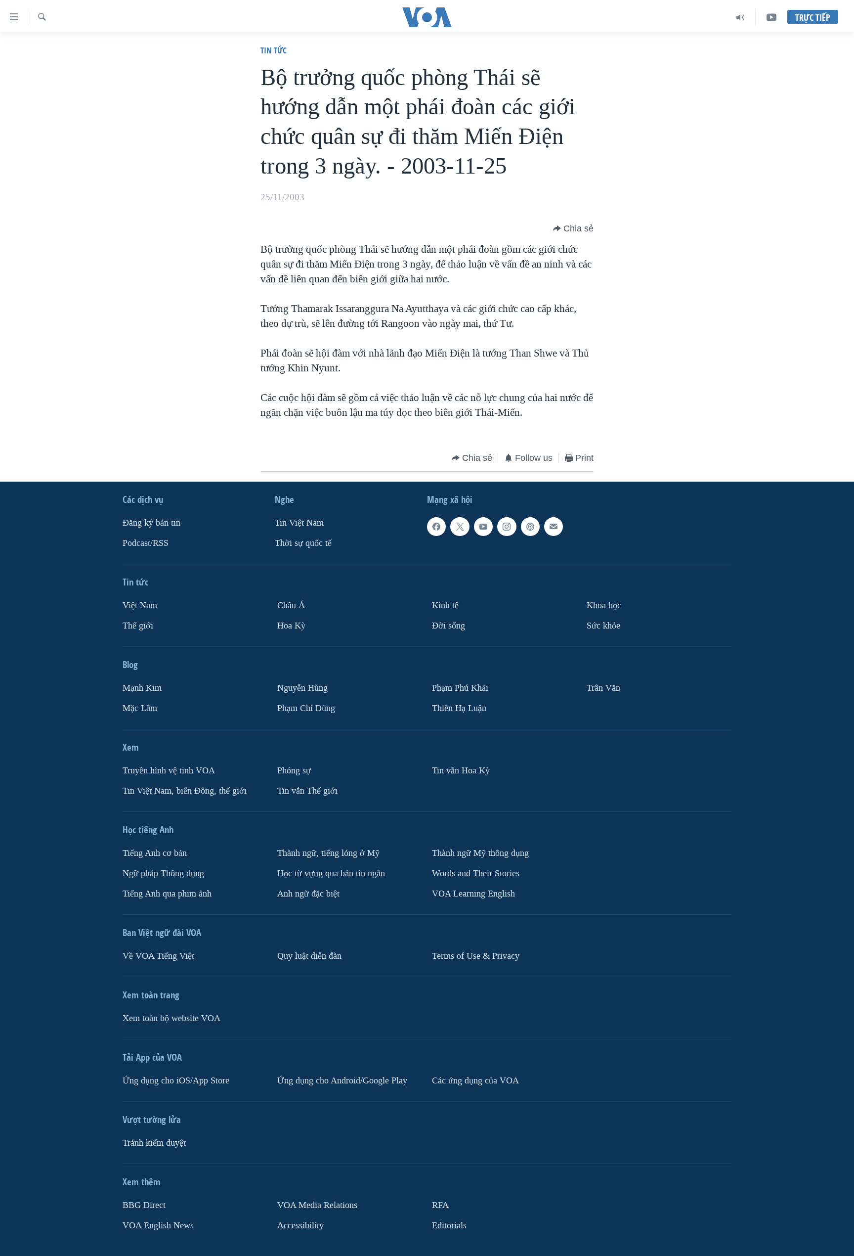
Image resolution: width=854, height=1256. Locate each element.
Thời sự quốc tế (303, 543)
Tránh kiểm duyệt (154, 1143)
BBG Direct (144, 1205)
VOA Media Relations (317, 1205)
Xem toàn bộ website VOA (171, 1018)
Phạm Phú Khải (460, 688)
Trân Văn (603, 688)
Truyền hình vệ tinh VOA (169, 770)
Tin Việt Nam (299, 523)
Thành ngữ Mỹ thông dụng (480, 853)
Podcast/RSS (146, 543)
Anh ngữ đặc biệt (308, 893)
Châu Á (291, 605)
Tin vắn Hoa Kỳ (461, 770)
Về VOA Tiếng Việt (158, 956)
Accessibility (300, 1225)
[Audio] (741, 17)
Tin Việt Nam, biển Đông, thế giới (185, 791)
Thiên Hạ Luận (459, 708)
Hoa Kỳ (291, 625)
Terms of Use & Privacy (475, 956)
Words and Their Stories (475, 873)
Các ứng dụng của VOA (475, 1080)
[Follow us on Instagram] (506, 526)
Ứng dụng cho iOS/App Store (176, 1080)
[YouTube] (771, 17)
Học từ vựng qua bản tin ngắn (331, 873)
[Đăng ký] (553, 526)
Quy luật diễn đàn (309, 956)
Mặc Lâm (140, 708)
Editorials (449, 1225)
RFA (440, 1205)
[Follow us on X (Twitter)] (459, 526)
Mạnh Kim (142, 688)
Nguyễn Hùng (302, 688)
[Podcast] (530, 526)
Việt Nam (140, 605)
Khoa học (604, 605)
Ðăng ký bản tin (151, 523)
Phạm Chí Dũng (306, 708)
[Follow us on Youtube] (483, 526)
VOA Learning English (473, 893)
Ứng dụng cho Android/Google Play (342, 1080)
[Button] (573, 228)
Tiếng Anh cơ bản (155, 853)
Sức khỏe (603, 625)
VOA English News (158, 1225)
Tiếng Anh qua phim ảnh (167, 893)
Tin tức (273, 50)
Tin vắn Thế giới (307, 791)
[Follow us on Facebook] (436, 526)
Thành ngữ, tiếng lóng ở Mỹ (328, 853)
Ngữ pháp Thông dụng (163, 873)
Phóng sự (294, 770)
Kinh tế (445, 605)
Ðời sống (448, 625)
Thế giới (138, 625)
